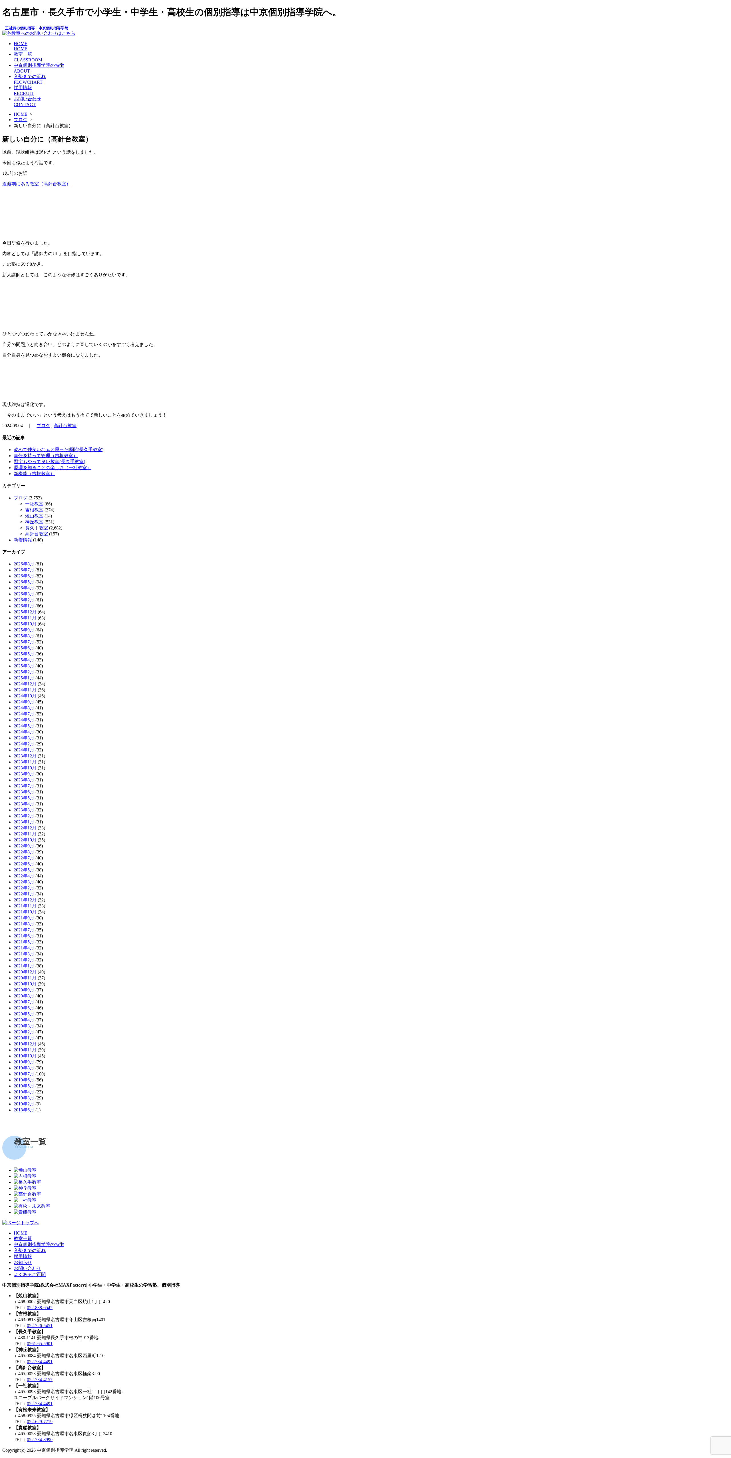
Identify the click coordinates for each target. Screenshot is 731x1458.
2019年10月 (25, 1055)
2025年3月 (24, 665)
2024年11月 (25, 689)
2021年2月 (24, 959)
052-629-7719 (40, 1421)
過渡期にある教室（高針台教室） (36, 183)
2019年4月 (24, 1091)
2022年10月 (25, 839)
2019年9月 (24, 1061)
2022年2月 (24, 887)
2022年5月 (24, 869)
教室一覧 (23, 1238)
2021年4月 (24, 947)
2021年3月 (24, 953)
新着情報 (23, 539)
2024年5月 (24, 725)
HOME (20, 46)
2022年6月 (24, 863)
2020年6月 (24, 1007)
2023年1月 (24, 821)
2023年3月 (24, 809)
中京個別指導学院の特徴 (39, 1244)
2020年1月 (24, 1037)
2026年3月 (24, 593)
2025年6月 (24, 647)
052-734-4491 (40, 1361)
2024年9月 (24, 701)
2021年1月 (24, 965)
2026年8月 (24, 563)
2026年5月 (24, 581)
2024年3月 (24, 737)
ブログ (20, 119)
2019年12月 (25, 1043)
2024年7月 (24, 713)
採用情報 (23, 1256)
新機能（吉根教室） (34, 473)
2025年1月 (24, 677)
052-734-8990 (40, 1439)
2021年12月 (25, 899)
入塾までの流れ (30, 1250)
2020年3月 (24, 1025)
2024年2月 (24, 743)
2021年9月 (24, 917)
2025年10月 (25, 623)
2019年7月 (24, 1073)
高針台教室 (65, 425)
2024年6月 (24, 719)
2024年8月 (24, 707)
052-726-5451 (40, 1325)
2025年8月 (24, 635)
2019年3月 (24, 1097)
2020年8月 (24, 995)
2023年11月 (25, 761)
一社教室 (34, 503)
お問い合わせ (27, 1268)
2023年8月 (24, 779)
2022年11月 (25, 833)
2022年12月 (25, 827)
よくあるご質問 (30, 1274)
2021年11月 (25, 905)
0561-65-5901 (40, 1343)
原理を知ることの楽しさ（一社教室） (52, 467)
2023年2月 (24, 815)
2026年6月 (24, 575)
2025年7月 (24, 641)
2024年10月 (25, 695)
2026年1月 (24, 605)
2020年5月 (24, 1013)
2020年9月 (24, 989)
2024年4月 (24, 731)
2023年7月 (24, 785)
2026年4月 (24, 587)
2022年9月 (24, 845)
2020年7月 (24, 1001)
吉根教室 (34, 509)
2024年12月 (25, 683)
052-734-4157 (40, 1379)
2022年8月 (24, 851)
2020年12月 (25, 971)
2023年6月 (24, 791)
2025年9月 (24, 629)
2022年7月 (24, 857)
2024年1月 (24, 749)
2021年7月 (24, 929)
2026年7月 (24, 569)
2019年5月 (24, 1085)
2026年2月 (24, 599)
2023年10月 (25, 767)
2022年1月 (24, 893)
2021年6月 (24, 935)
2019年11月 (25, 1049)
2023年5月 (24, 797)
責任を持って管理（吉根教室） (46, 455)
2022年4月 (24, 875)
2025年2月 (24, 671)
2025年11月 (25, 617)
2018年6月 (24, 1109)
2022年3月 (24, 881)
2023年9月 (24, 773)
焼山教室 (34, 515)
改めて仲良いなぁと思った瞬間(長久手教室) (58, 449)
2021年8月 (24, 923)
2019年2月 (24, 1103)
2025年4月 (24, 659)
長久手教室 (36, 527)
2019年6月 (24, 1079)
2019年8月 (24, 1067)
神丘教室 (34, 521)
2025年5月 (24, 653)
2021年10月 (25, 911)
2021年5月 (24, 941)
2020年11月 (25, 977)
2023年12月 (25, 755)
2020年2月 (24, 1031)
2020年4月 (24, 1019)
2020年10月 (25, 983)
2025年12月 (25, 611)
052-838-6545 (40, 1307)
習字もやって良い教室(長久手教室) (49, 461)
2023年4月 (24, 803)
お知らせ (23, 1262)
